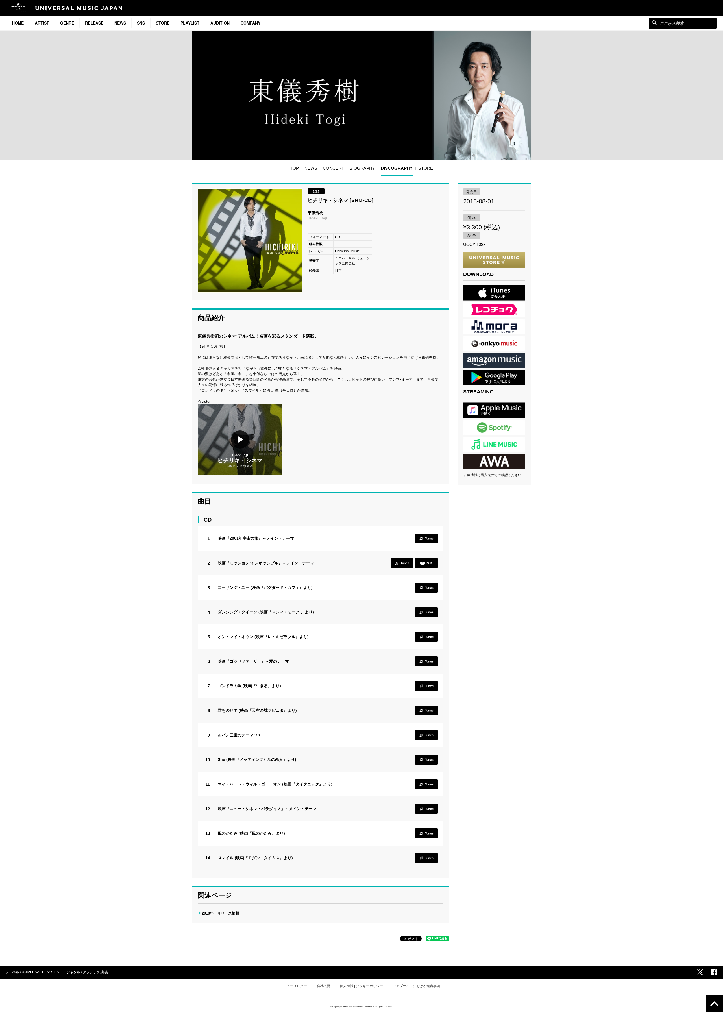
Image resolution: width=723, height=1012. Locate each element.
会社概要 (323, 986)
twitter (700, 972)
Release (94, 23)
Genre (67, 23)
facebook (714, 972)
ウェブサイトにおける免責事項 (416, 986)
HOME (18, 23)
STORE (162, 23)
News (120, 23)
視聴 (426, 563)
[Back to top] (714, 1003)
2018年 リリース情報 (220, 913)
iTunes (426, 538)
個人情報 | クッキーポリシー (361, 986)
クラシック (91, 972)
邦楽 (104, 972)
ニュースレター (295, 986)
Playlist (189, 23)
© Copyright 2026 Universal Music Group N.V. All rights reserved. (361, 1006)
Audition (220, 23)
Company (250, 23)
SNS (141, 23)
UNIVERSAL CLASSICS (40, 972)
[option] (250, 240)
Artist (42, 23)
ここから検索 (654, 22)
